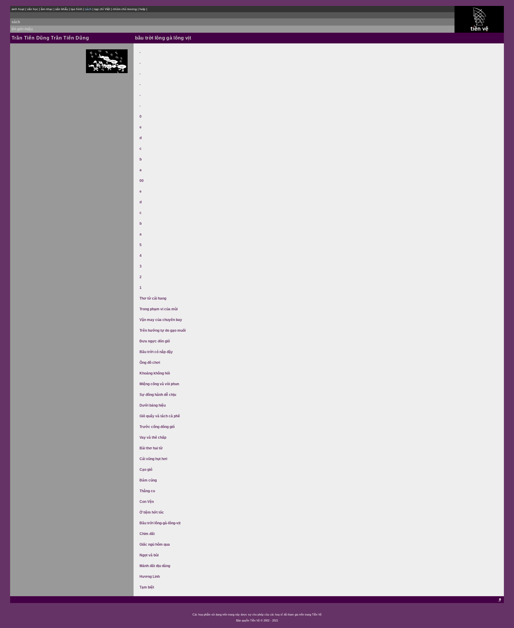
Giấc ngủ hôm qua (155, 544)
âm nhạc (47, 9)
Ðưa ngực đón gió (155, 341)
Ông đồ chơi (150, 363)
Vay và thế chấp (153, 437)
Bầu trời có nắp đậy (156, 352)
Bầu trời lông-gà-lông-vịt (160, 523)
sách (16, 22)
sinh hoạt (18, 9)
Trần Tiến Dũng (31, 37)
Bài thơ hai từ (151, 448)
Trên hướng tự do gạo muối (163, 330)
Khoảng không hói (155, 373)
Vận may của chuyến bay (161, 320)
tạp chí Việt (102, 9)
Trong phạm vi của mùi (159, 309)
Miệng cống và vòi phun (159, 384)
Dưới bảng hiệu (153, 405)
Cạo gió (146, 470)
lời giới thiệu (22, 29)
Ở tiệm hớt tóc (152, 512)
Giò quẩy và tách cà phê (160, 416)
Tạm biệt (147, 587)
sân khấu (61, 9)
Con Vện (147, 502)
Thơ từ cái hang (153, 298)
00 (142, 181)
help (142, 9)
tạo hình (76, 9)
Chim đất (147, 534)
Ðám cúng (148, 480)
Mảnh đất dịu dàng (155, 566)
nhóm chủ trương (125, 9)
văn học (32, 9)
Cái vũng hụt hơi (153, 459)
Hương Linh (150, 577)
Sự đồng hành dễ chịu (158, 395)
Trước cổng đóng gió (157, 427)
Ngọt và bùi (149, 555)
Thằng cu (147, 491)
